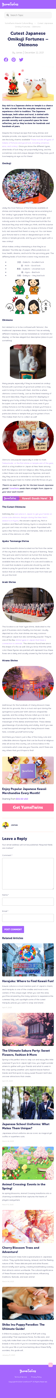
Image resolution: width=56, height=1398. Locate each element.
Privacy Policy (36, 1377)
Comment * (7, 855)
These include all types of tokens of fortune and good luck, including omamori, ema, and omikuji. (28, 143)
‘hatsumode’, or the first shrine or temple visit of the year (27, 463)
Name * (5, 895)
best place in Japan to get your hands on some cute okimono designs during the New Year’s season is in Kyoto (27, 517)
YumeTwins (14, 488)
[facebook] (6, 59)
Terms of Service (21, 1377)
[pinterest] (13, 59)
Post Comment (13, 929)
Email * (5, 911)
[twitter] (21, 59)
